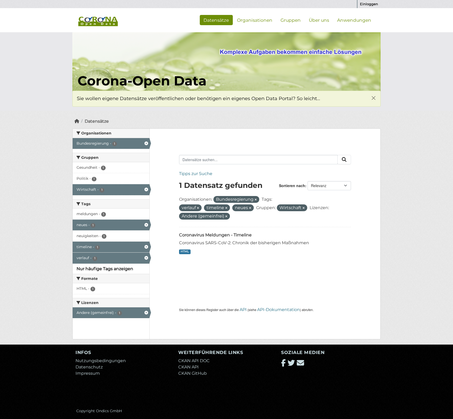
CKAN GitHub (192, 373)
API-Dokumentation (278, 309)
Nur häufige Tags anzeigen (105, 268)
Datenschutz (89, 366)
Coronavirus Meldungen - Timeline (215, 234)
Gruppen (291, 20)
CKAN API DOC (194, 360)
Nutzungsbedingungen (101, 360)
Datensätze (216, 20)
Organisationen (254, 20)
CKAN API (188, 366)
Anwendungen (354, 20)
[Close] (373, 98)
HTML (185, 251)
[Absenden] (344, 159)
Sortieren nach (292, 185)
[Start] (76, 121)
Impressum (88, 373)
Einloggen (369, 4)
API (243, 309)
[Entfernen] (256, 200)
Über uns (319, 20)
